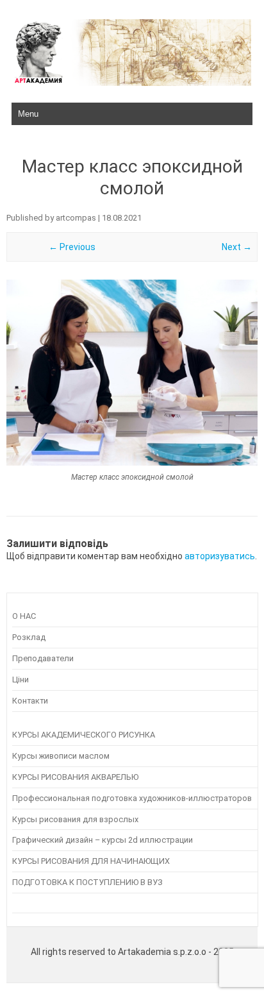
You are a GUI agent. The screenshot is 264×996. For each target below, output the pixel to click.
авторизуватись (220, 556)
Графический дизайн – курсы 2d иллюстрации (102, 840)
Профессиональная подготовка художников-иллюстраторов (132, 798)
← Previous (72, 247)
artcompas (76, 218)
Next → (237, 247)
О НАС (24, 616)
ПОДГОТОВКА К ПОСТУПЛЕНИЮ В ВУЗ (87, 882)
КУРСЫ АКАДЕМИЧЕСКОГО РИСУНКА (83, 734)
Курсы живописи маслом (61, 756)
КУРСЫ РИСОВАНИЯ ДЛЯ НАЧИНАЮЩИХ (91, 861)
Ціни (20, 679)
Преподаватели (43, 658)
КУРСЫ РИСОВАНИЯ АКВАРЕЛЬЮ (75, 777)
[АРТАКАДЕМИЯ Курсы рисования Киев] (132, 83)
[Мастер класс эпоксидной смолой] (132, 373)
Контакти (30, 700)
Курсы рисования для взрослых (75, 819)
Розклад (28, 637)
